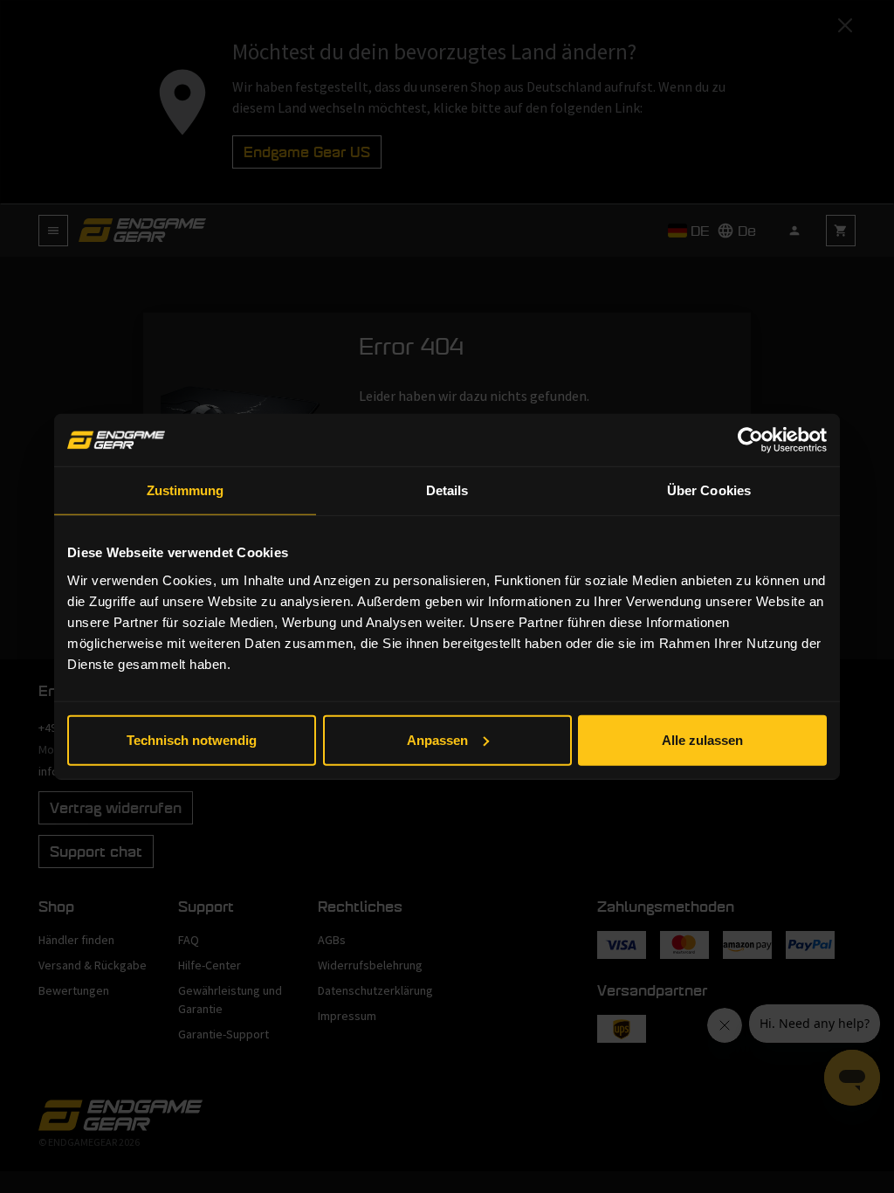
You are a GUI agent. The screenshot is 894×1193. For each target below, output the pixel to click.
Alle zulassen (702, 739)
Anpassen (437, 739)
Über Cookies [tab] (709, 490)
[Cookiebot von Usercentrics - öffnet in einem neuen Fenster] (750, 440)
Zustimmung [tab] (185, 490)
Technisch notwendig (192, 739)
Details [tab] (447, 490)
